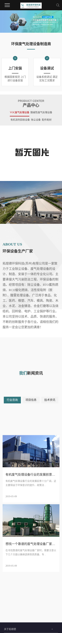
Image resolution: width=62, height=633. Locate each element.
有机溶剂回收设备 (20, 119)
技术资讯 (49, 399)
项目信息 (31, 399)
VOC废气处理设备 (19, 112)
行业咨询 (12, 399)
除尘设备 (36, 119)
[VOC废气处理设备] (31, 153)
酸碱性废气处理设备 (41, 112)
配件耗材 (46, 119)
